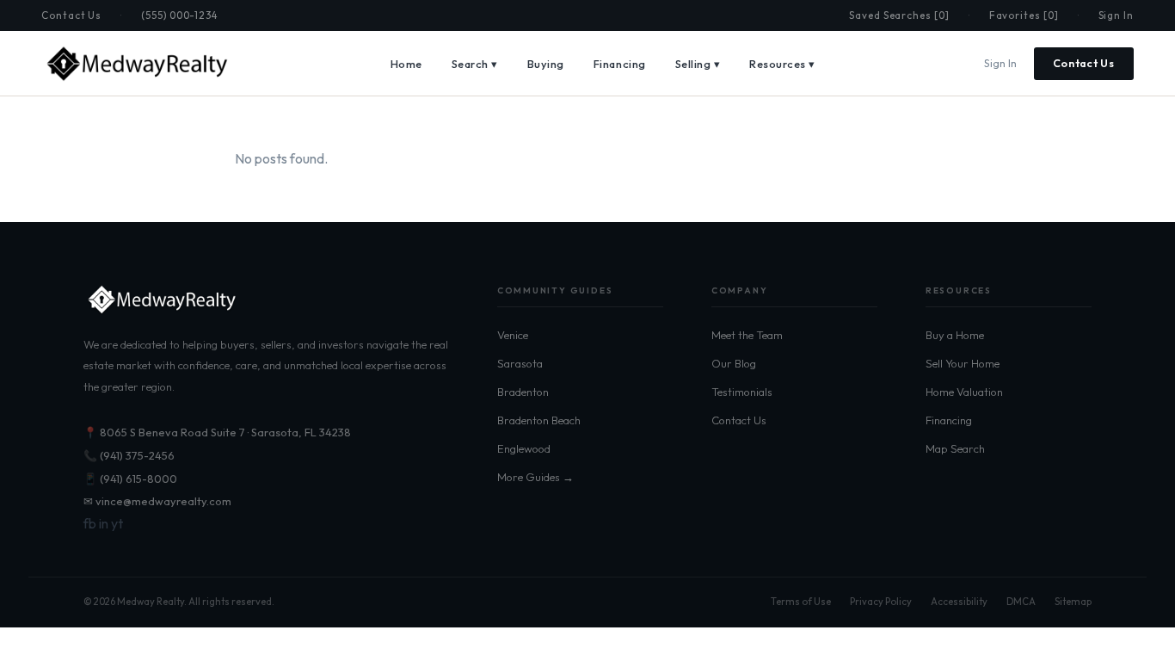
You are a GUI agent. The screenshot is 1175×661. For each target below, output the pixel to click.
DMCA (1021, 602)
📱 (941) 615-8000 (130, 478)
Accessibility (959, 602)
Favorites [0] (1024, 15)
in (103, 523)
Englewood (524, 448)
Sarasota (520, 363)
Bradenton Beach (539, 420)
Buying (545, 64)
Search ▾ (475, 64)
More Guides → (535, 477)
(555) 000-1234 (179, 15)
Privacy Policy (881, 602)
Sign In (1116, 15)
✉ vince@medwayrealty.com (157, 501)
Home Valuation (964, 391)
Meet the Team (747, 335)
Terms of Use (801, 602)
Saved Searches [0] (899, 15)
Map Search (955, 448)
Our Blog (733, 363)
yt (117, 523)
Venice (512, 335)
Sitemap (1073, 602)
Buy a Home (955, 335)
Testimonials (741, 391)
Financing (620, 64)
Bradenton (523, 391)
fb (89, 523)
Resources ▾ (782, 64)
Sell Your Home (963, 363)
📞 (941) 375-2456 (129, 455)
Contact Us (71, 15)
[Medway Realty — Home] (136, 64)
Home (406, 64)
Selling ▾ (698, 64)
